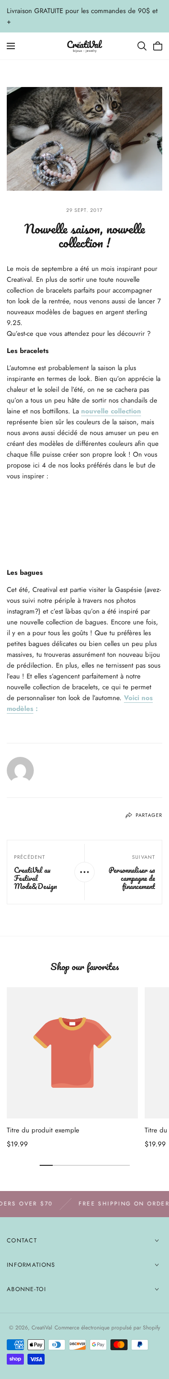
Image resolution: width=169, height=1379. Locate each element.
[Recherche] (141, 45)
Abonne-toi (26, 1289)
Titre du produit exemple (43, 1130)
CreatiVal (42, 1328)
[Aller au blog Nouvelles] (84, 872)
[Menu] (11, 46)
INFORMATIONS (31, 1264)
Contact (22, 1240)
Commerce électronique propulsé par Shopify (107, 1328)
